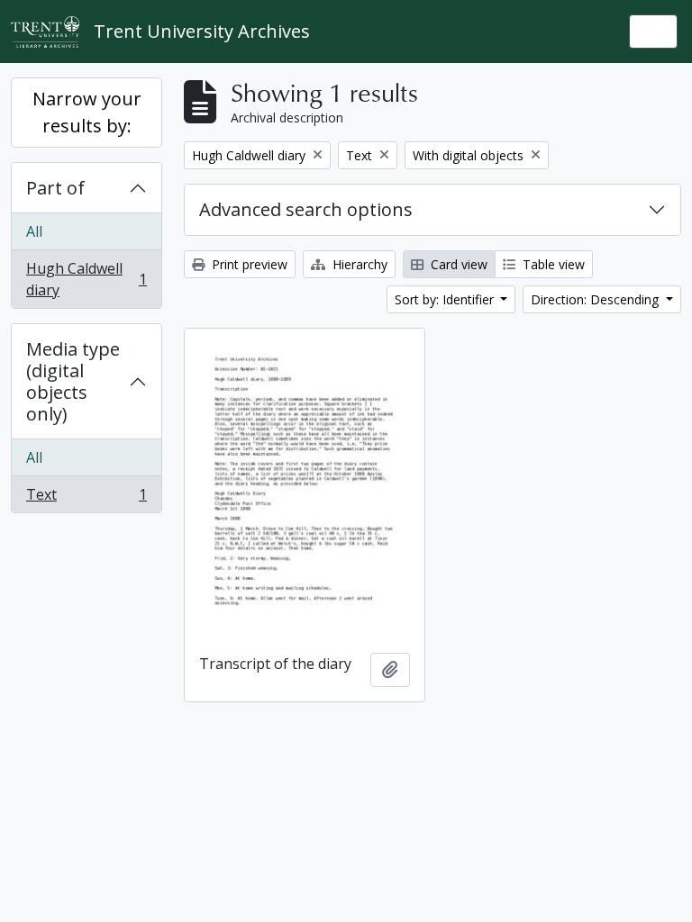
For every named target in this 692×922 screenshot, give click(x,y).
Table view (552, 264)
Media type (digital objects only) (73, 381)
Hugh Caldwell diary (86, 279)
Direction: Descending (596, 299)
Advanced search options (306, 209)
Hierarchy (358, 264)
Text (86, 498)
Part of (55, 188)
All (34, 231)
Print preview (247, 264)
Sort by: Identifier (446, 299)
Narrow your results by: (86, 112)
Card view (457, 264)
